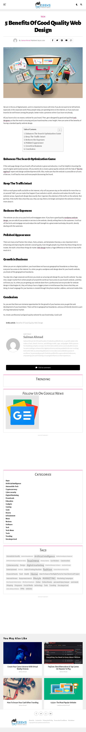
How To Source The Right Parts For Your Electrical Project (59, 574)
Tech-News (10, 530)
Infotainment (10, 516)
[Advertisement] (43, 452)
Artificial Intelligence (13, 483)
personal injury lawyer (61, 582)
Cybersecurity (12, 565)
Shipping (9, 585)
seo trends (74, 582)
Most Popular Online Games (13, 582)
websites (29, 589)
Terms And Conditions (60, 720)
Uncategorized (11, 539)
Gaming (8, 507)
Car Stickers (55, 561)
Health (26, 574)
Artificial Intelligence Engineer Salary (16, 560)
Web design (41, 248)
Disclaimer (71, 720)
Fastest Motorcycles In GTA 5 (61, 569)
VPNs (22, 589)
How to (8, 513)
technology (38, 585)
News (8, 519)
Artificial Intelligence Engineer (64, 556)
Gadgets (9, 504)
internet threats (11, 578)
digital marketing (35, 565)
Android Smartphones (27, 556)
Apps (8, 481)
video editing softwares (12, 588)
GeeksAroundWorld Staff (63, 705)
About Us (31, 720)
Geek (8, 510)
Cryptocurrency (11, 489)
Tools (8, 533)
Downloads (10, 498)
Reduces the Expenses (35, 139)
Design (22, 565)
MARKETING (49, 578)
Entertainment (11, 569)
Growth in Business (34, 146)
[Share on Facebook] (53, 40)
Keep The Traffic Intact (35, 136)
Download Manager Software (52, 565)
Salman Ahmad (25, 40)
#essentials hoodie (13, 556)
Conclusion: (31, 149)
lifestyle (37, 578)
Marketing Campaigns (65, 578)
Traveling (52, 585)
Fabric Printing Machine (32, 569)
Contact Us (38, 720)
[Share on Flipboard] (62, 40)
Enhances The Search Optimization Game (43, 133)
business (33, 560)
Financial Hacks (12, 574)
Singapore (18, 585)
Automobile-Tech (12, 486)
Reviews (9, 521)
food (21, 574)
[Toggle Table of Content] (58, 130)
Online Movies (47, 582)
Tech (7, 527)
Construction (65, 561)
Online (38, 582)
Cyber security (11, 492)
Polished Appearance (35, 142)
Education (9, 501)
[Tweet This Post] (57, 40)
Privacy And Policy (48, 720)
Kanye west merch (25, 578)
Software (9, 524)
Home (34, 574)
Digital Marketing (12, 495)
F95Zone (20, 569)
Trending (9, 536)
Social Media (28, 585)
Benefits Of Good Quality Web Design (29, 323)
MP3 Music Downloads (28, 582)
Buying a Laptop (45, 560)
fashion (47, 569)
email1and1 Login (66, 565)
